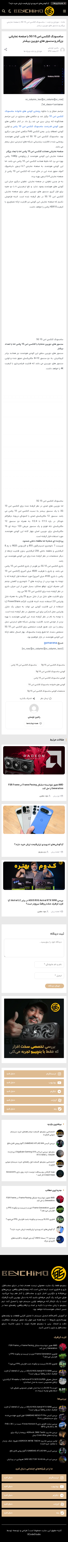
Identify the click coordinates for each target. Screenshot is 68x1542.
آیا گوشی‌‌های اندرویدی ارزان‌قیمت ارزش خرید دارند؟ (29, 3)
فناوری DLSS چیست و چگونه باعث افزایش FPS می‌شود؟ (30, 1219)
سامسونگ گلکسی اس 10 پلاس (24, 665)
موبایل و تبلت (53, 22)
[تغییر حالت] (9, 11)
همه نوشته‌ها (32, 723)
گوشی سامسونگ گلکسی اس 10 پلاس (49, 678)
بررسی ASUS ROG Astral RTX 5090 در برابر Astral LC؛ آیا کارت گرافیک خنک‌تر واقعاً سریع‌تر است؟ (30, 1372)
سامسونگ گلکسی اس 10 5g (53, 665)
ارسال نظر (44, 698)
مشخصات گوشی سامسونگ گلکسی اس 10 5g (46, 691)
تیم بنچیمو (42, 852)
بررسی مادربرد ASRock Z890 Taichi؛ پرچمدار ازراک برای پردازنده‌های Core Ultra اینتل (34, 1434)
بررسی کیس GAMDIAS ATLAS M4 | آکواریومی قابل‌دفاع (31, 1143)
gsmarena (50, 643)
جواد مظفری (44, 796)
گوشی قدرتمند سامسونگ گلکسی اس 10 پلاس (35, 126)
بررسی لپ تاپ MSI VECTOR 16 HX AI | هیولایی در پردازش (32, 1459)
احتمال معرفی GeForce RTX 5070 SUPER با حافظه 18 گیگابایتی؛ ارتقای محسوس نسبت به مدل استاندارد (29, 1381)
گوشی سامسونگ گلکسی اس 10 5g (50, 671)
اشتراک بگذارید (26, 698)
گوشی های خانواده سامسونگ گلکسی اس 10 (46, 684)
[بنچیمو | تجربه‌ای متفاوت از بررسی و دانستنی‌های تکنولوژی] (34, 11)
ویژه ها (27, 51)
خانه (63, 22)
